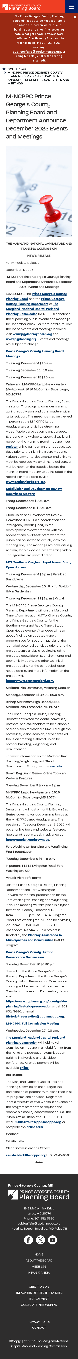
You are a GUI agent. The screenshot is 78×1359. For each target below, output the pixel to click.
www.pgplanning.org (21, 339)
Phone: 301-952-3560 (39, 1218)
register (12, 446)
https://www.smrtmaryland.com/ (30, 681)
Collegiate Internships (39, 1305)
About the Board (39, 1260)
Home (10, 69)
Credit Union (39, 1286)
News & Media (39, 1272)
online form (35, 1127)
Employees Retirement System (39, 1292)
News (22, 69)
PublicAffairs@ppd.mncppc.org (37, 1122)
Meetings (39, 1266)
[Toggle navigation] (71, 6)
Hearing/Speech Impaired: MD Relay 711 (39, 1228)
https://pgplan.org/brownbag (27, 839)
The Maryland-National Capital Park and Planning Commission (32, 309)
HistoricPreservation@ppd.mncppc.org (35, 1016)
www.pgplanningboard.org (32, 334)
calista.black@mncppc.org (26, 1155)
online (24, 1068)
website (56, 766)
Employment (39, 1299)
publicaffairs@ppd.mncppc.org (37, 51)
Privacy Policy (39, 1322)
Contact (39, 1327)
